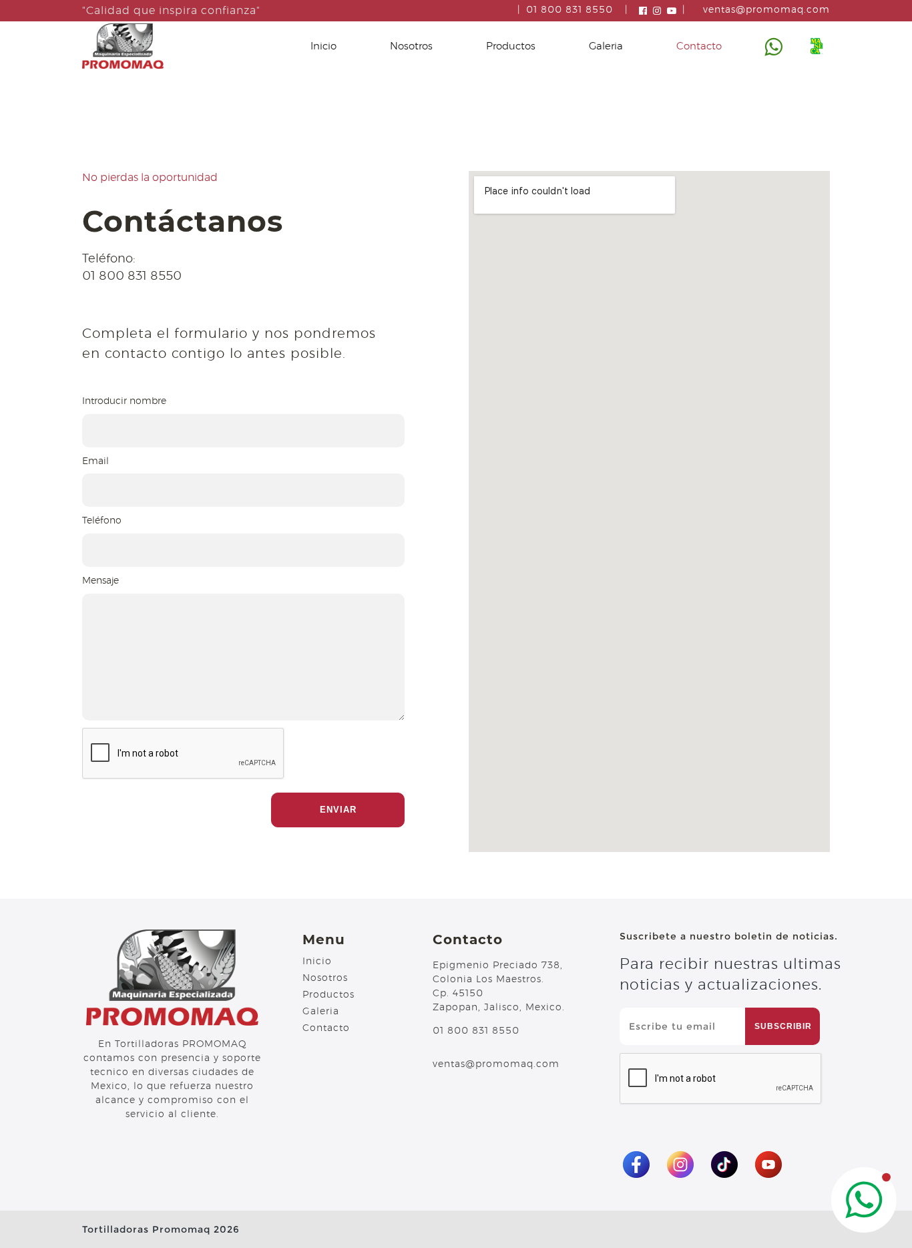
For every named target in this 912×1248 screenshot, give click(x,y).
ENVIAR (338, 810)
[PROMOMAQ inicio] (123, 46)
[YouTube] (768, 1164)
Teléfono (102, 521)
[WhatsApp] (864, 1200)
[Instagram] (680, 1164)
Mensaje (100, 581)
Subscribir (783, 1026)
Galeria (606, 46)
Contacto (699, 46)
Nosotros (411, 46)
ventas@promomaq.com (766, 10)
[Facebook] (636, 1164)
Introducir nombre (124, 401)
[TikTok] (724, 1164)
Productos (510, 46)
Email (95, 461)
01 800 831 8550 (569, 10)
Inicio (323, 46)
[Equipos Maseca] (816, 46)
